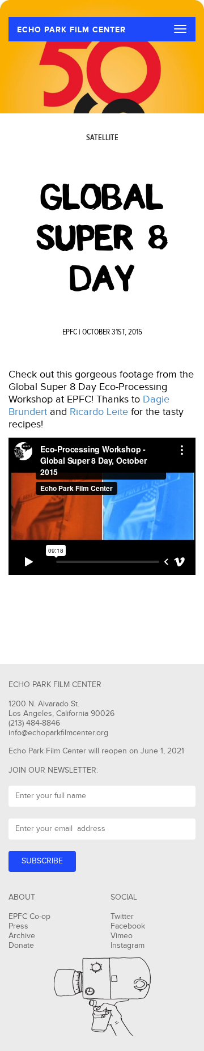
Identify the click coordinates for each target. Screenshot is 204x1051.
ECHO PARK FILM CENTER (71, 30)
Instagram (127, 945)
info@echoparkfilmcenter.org (58, 733)
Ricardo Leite (99, 412)
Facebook (127, 926)
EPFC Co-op (29, 916)
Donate (21, 945)
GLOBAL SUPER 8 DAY (102, 238)
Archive (21, 935)
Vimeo (121, 935)
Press (18, 926)
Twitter (122, 916)
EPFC (69, 332)
